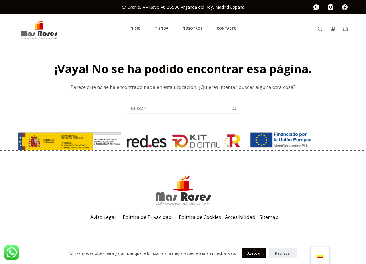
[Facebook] (345, 7)
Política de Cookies (200, 217)
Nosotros (192, 28)
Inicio (135, 28)
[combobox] (177, 108)
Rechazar (283, 253)
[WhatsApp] (316, 7)
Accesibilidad (240, 217)
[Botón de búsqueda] (234, 108)
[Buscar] (320, 29)
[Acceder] (333, 29)
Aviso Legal (103, 217)
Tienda (161, 28)
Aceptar (254, 253)
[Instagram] (330, 7)
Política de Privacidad (147, 217)
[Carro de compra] (345, 29)
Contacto (227, 28)
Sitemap (269, 217)
